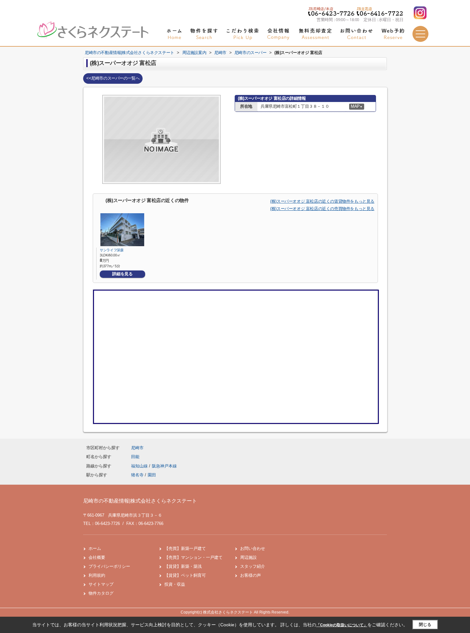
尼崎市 (137, 447)
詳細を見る (122, 273)
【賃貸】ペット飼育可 (185, 575)
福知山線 (140, 466)
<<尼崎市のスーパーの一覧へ (112, 78)
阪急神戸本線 (164, 466)
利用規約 (97, 575)
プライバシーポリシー (109, 566)
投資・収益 (174, 584)
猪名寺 (137, 475)
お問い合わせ (252, 548)
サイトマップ (101, 584)
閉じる (425, 624)
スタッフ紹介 (252, 566)
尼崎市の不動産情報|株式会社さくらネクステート (140, 501)
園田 (152, 475)
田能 (135, 456)
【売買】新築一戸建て (185, 548)
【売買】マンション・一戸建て (193, 557)
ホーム (95, 548)
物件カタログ (101, 593)
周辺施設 (248, 557)
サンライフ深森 (112, 250)
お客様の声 (250, 575)
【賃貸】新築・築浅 (183, 566)
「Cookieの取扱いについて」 (341, 625)
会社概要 (97, 557)
